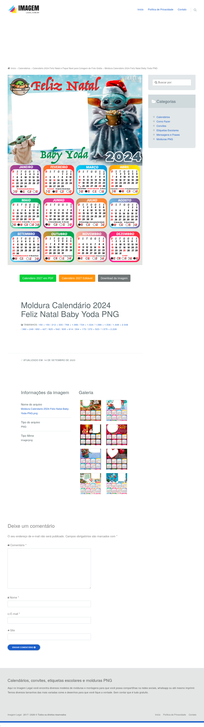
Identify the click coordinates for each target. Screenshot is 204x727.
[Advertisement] (102, 40)
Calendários (163, 117)
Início (140, 9)
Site (12, 630)
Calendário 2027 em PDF (37, 278)
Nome (14, 597)
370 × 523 (93, 329)
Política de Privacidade (160, 9)
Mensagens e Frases (168, 134)
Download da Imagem (114, 278)
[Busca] (193, 6)
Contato (182, 9)
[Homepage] (24, 9)
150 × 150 (44, 324)
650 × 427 (41, 329)
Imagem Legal (15, 714)
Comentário (18, 545)
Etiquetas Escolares (168, 130)
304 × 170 (80, 329)
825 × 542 (54, 329)
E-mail (15, 614)
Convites (161, 126)
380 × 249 (27, 329)
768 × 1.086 (71, 324)
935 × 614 (67, 329)
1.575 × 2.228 (109, 329)
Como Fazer (163, 121)
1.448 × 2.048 (120, 324)
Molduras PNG (165, 139)
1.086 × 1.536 (103, 324)
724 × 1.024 (86, 324)
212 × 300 (57, 324)
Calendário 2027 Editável (77, 278)
